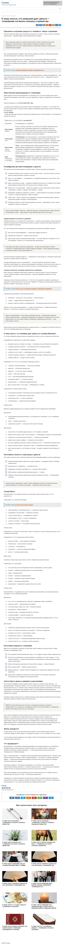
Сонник (5, 2)
